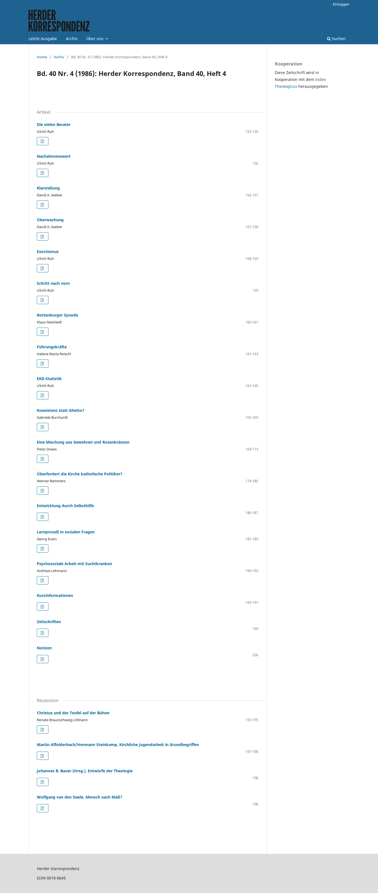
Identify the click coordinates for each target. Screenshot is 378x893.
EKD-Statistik (49, 378)
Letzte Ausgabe (43, 38)
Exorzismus (48, 251)
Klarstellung (48, 188)
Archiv (71, 38)
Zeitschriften (49, 621)
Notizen (44, 647)
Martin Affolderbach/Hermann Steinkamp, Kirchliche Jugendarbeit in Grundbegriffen (118, 744)
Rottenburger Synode (57, 315)
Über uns (95, 38)
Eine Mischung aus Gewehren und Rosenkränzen (83, 442)
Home (42, 56)
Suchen (338, 38)
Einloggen (341, 4)
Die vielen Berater (54, 124)
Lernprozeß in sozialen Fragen (66, 531)
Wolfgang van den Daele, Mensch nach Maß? (79, 797)
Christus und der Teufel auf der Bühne (73, 712)
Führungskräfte (52, 346)
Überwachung (50, 219)
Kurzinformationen (55, 595)
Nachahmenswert (54, 156)
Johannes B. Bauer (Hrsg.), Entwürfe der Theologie (85, 770)
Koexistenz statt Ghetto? (60, 410)
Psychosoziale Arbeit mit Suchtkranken (74, 563)
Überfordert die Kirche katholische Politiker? (80, 473)
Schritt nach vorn (53, 283)
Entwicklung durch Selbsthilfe (65, 505)
